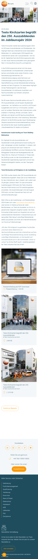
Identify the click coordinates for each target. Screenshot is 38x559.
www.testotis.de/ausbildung (25, 202)
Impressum (6, 504)
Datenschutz (7, 501)
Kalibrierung (7, 483)
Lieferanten (6, 510)
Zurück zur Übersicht (10, 408)
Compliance (7, 516)
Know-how (6, 495)
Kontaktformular (19, 469)
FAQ (4, 513)
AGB (4, 507)
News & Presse (7, 498)
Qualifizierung (7, 489)
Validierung (6, 492)
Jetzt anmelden (8, 548)
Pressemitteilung (14, 289)
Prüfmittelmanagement (10, 486)
